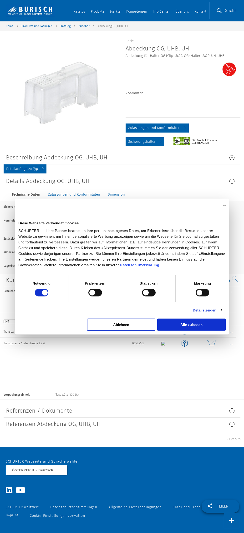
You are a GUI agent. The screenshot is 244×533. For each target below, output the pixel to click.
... (231, 291)
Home (9, 26)
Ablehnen (121, 324)
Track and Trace (187, 507)
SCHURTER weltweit (22, 507)
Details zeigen (204, 310)
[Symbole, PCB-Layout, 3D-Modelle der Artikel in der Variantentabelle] (200, 141)
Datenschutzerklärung (139, 265)
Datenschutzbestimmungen (73, 507)
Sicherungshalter (142, 141)
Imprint (12, 515)
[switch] (95, 292)
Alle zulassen (191, 324)
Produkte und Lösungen (36, 26)
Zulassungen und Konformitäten (154, 128)
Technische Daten (26, 194)
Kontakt (200, 12)
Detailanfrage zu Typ (22, 169)
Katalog (79, 12)
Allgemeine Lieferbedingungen (135, 507)
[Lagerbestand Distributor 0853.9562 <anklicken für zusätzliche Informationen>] (211, 343)
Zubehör (84, 26)
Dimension (116, 194)
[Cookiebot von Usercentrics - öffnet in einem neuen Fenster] (205, 205)
